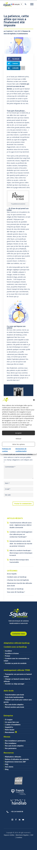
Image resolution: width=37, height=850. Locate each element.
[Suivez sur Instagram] (12, 819)
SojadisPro (9, 727)
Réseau (7, 737)
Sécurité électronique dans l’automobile (19, 561)
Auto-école (9, 691)
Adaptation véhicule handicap (17, 643)
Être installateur (10, 743)
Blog (6, 769)
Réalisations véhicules (13, 757)
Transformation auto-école (14, 695)
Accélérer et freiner (12, 653)
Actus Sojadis (12, 574)
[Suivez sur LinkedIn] (19, 819)
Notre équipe (9, 730)
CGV (31, 835)
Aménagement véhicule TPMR (17, 670)
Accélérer (8, 651)
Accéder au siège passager (14, 684)
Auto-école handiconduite (14, 697)
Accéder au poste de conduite (15, 663)
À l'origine (8, 719)
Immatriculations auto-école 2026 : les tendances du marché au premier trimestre (21, 543)
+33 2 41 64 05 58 (17, 811)
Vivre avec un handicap (15, 589)
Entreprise (8, 716)
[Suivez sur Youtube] (23, 819)
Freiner (7, 656)
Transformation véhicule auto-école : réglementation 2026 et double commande (21, 525)
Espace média (9, 835)
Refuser (18, 439)
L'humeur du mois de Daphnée (18, 580)
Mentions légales (22, 835)
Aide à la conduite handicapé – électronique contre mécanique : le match (21, 552)
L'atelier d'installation (12, 724)
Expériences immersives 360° (15, 762)
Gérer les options (18, 444)
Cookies (19, 837)
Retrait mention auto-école (14, 707)
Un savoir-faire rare (12, 722)
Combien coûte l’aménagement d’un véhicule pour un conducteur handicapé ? (21, 534)
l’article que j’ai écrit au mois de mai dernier (18, 86)
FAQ (6, 764)
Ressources (9, 753)
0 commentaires (22, 33)
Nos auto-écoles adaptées (14, 704)
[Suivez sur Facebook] (16, 819)
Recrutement (10, 732)
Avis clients (9, 767)
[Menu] (32, 4)
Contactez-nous (18, 634)
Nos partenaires (10, 748)
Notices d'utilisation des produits (17, 759)
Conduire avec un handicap (16, 577)
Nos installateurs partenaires (15, 741)
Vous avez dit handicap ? (16, 592)
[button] (34, 400)
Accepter (18, 433)
